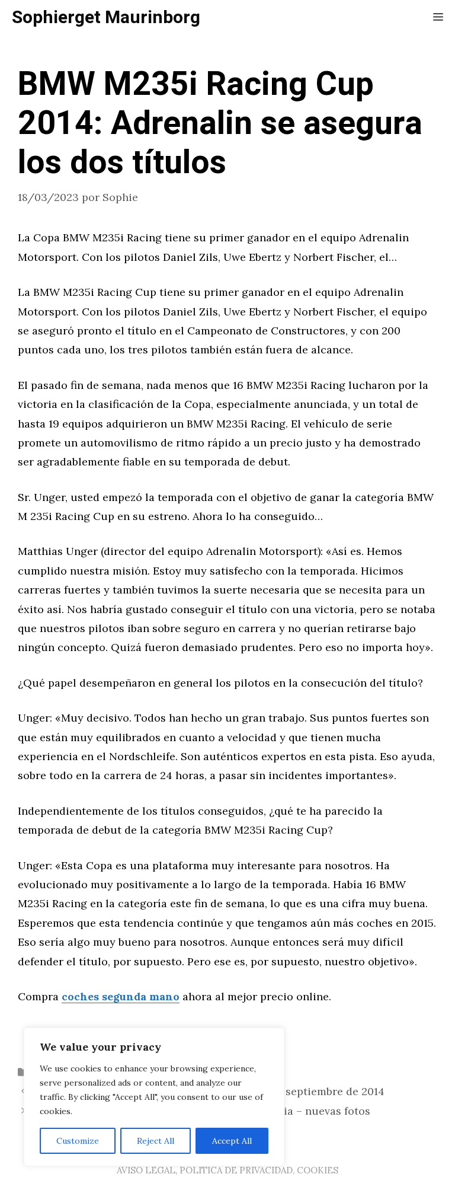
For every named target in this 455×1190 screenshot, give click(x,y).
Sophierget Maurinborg (106, 18)
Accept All (232, 1140)
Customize (77, 1140)
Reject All (155, 1140)
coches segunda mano (121, 996)
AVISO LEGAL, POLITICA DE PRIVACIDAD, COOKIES (227, 1170)
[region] (154, 1097)
